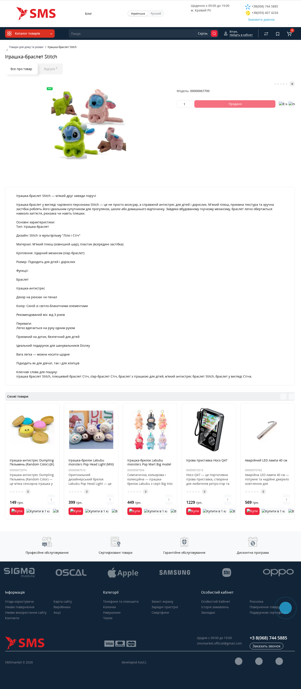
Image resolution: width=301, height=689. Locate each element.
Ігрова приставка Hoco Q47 (206, 460)
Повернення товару (265, 607)
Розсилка (256, 601)
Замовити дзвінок (261, 19)
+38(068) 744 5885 (264, 6)
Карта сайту (63, 601)
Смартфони (160, 612)
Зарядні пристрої (165, 607)
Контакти (12, 618)
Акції (57, 612)
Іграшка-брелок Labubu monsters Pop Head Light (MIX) (91, 462)
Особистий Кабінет (215, 601)
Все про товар (21, 69)
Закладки (208, 612)
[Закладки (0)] (277, 33)
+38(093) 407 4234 (264, 13)
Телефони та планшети (121, 601)
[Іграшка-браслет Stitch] (89, 125)
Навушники (112, 612)
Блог (88, 13)
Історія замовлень (215, 607)
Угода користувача (19, 601)
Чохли (107, 618)
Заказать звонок (267, 646)
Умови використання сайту (25, 612)
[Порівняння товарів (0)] (266, 33)
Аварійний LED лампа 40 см (266, 460)
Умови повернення (19, 607)
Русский (156, 13)
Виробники (62, 607)
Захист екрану (162, 601)
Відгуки (50, 69)
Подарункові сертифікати (269, 612)
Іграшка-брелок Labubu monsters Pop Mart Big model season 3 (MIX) (149, 464)
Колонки (109, 607)
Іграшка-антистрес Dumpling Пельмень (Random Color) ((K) (32, 462)
